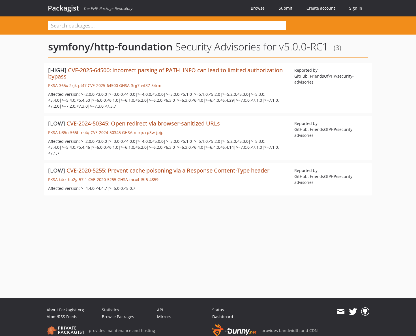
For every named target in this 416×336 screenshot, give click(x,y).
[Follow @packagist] (353, 312)
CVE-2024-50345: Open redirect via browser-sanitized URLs (143, 123)
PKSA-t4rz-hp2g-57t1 (67, 179)
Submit (285, 8)
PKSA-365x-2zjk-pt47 (67, 85)
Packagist (63, 7)
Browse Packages (118, 316)
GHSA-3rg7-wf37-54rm (140, 85)
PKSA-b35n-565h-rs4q (68, 132)
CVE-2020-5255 (102, 179)
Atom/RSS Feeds (62, 316)
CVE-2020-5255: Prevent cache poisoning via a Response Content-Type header (168, 170)
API (160, 309)
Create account (320, 8)
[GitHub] (365, 312)
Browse (258, 8)
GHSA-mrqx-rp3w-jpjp (143, 132)
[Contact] (340, 312)
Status (218, 309)
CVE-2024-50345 (106, 132)
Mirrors (164, 316)
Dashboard (222, 316)
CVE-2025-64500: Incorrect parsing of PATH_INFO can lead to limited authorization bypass (165, 73)
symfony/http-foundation (110, 47)
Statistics (110, 309)
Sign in (355, 8)
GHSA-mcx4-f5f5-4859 (137, 179)
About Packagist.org (65, 309)
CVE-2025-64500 (103, 85)
